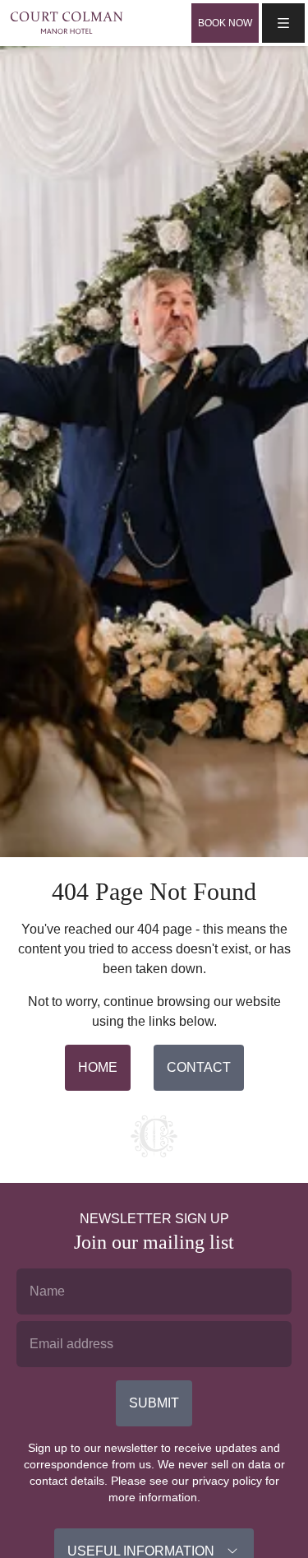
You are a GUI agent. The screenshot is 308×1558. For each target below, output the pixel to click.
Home (97, 1067)
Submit (154, 1403)
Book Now (225, 23)
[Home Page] (66, 22)
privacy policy (227, 1480)
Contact (199, 1067)
